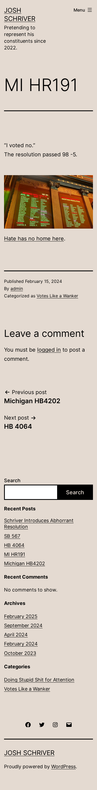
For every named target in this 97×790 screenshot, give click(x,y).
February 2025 (20, 616)
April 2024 (16, 634)
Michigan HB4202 (24, 563)
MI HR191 (14, 554)
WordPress (63, 766)
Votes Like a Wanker (57, 295)
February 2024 (21, 644)
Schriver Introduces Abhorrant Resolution (39, 523)
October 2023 (20, 653)
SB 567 (12, 536)
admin (17, 288)
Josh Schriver (29, 753)
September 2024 (23, 625)
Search (12, 480)
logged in (49, 350)
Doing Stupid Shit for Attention (39, 680)
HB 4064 (14, 545)
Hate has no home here (34, 238)
